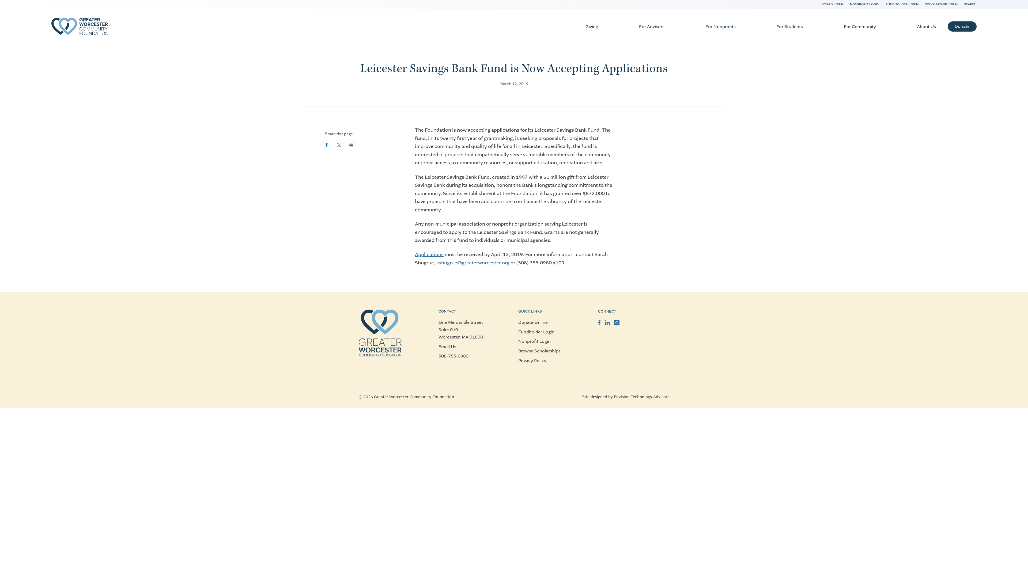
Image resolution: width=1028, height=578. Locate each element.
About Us (926, 26)
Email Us (447, 346)
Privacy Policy (532, 360)
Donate (962, 26)
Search (970, 4)
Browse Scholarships (539, 351)
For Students (789, 26)
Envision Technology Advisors (641, 397)
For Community (860, 26)
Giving (591, 26)
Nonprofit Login (864, 4)
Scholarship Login (941, 4)
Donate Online (533, 322)
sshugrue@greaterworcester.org (472, 263)
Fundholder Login (902, 4)
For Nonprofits (720, 26)
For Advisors (651, 26)
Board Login (833, 4)
